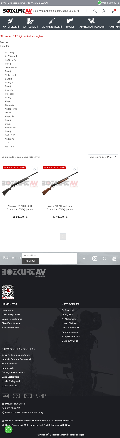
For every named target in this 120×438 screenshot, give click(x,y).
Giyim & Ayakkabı (70, 341)
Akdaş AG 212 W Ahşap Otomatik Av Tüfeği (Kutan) (60, 208)
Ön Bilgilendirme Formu (13, 372)
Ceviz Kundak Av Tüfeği (10, 128)
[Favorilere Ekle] (34, 169)
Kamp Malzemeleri (71, 336)
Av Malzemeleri (69, 319)
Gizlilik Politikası (10, 385)
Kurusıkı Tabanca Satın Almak (16, 359)
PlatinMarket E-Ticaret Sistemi (51, 434)
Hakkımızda (8, 310)
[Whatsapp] (8, 429)
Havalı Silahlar (69, 323)
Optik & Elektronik (70, 327)
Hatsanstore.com (10, 327)
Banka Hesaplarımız (12, 319)
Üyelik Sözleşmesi (11, 381)
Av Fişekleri (67, 314)
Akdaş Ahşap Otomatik (9, 101)
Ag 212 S (9, 146)
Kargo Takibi (8, 368)
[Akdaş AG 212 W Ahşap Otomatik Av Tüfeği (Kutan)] (60, 183)
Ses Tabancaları (70, 332)
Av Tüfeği (9, 52)
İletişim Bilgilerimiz (11, 314)
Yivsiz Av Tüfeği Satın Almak (16, 355)
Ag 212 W (10, 135)
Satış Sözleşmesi (10, 377)
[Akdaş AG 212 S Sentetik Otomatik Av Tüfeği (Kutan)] (20, 183)
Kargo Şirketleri (9, 363)
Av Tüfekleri (11, 56)
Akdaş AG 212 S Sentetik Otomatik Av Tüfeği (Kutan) (20, 208)
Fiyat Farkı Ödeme (11, 323)
